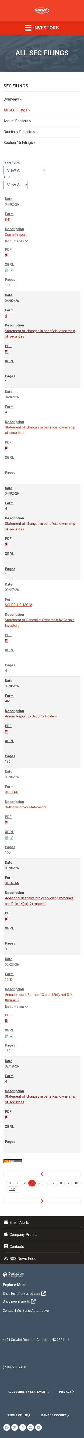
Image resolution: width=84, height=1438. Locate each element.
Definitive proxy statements (26, 807)
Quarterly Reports (18, 132)
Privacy (65, 1391)
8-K (7, 219)
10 (76, 1183)
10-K (8, 980)
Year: (7, 177)
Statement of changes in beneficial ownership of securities (40, 333)
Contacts (14, 1246)
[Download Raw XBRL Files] (11, 270)
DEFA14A (12, 883)
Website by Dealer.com (13, 1274)
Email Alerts (16, 1222)
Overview (11, 99)
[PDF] (7, 255)
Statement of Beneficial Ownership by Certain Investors (39, 622)
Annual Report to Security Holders (31, 716)
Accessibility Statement (27, 1391)
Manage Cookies (53, 1415)
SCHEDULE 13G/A (18, 605)
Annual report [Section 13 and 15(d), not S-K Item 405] (39, 997)
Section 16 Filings (18, 142)
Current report (16, 234)
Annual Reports (16, 121)
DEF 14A (11, 792)
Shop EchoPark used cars (21, 1293)
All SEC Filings (15, 110)
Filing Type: (12, 162)
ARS (8, 701)
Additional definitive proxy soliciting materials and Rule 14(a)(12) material (39, 901)
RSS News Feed (20, 1258)
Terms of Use (17, 1415)
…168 (12, 1189)
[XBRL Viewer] (7, 270)
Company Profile (20, 1234)
